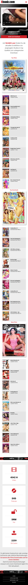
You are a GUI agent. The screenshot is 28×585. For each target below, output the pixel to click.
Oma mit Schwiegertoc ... (15, 239)
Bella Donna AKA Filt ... (15, 159)
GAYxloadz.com (14, 578)
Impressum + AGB (14, 580)
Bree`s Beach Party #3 (15, 180)
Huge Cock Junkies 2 (14, 445)
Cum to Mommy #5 (14, 434)
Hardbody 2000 (13, 138)
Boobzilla (14, 413)
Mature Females (15, 271)
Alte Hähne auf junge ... (15, 250)
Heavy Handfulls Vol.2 (15, 107)
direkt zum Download (14, 36)
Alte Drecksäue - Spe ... (15, 313)
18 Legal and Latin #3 (15, 128)
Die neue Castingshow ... (15, 281)
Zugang (14, 582)
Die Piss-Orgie (15, 260)
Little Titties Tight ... (14, 424)
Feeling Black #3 (14, 392)
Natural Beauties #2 (14, 361)
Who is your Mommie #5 (15, 403)
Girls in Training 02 (14, 371)
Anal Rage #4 (13, 170)
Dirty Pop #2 (14, 382)
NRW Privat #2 (14, 96)
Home (14, 576)
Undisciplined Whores (15, 117)
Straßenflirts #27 (15, 292)
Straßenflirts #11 (15, 229)
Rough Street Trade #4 (15, 149)
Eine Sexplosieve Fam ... (15, 302)
